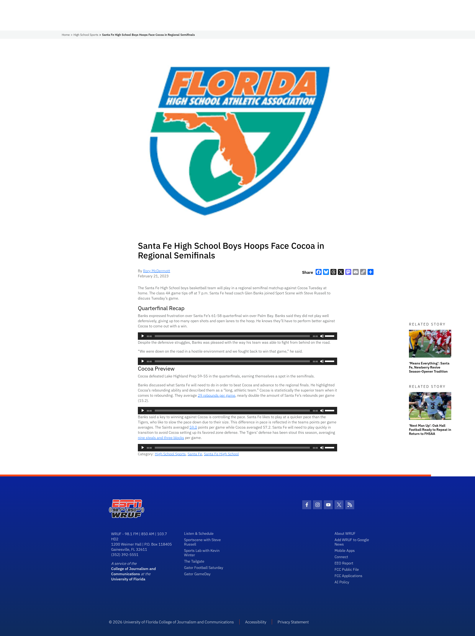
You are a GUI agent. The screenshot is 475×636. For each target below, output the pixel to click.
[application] (237, 336)
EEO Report (344, 563)
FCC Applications (348, 575)
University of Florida (128, 579)
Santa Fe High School (221, 453)
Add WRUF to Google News (352, 542)
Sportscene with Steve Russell (202, 542)
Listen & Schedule (199, 533)
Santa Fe (195, 453)
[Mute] (322, 336)
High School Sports (85, 35)
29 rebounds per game (216, 395)
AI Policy (342, 581)
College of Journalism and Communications (133, 571)
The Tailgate (194, 561)
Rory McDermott (156, 270)
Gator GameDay (197, 573)
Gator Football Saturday (203, 567)
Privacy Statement (293, 622)
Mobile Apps (345, 550)
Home (66, 35)
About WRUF (345, 533)
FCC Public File (347, 569)
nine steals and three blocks (161, 437)
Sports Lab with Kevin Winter (202, 552)
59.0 (193, 427)
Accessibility (255, 622)
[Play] (143, 336)
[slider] (330, 335)
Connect (341, 556)
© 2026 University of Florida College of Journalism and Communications (171, 622)
